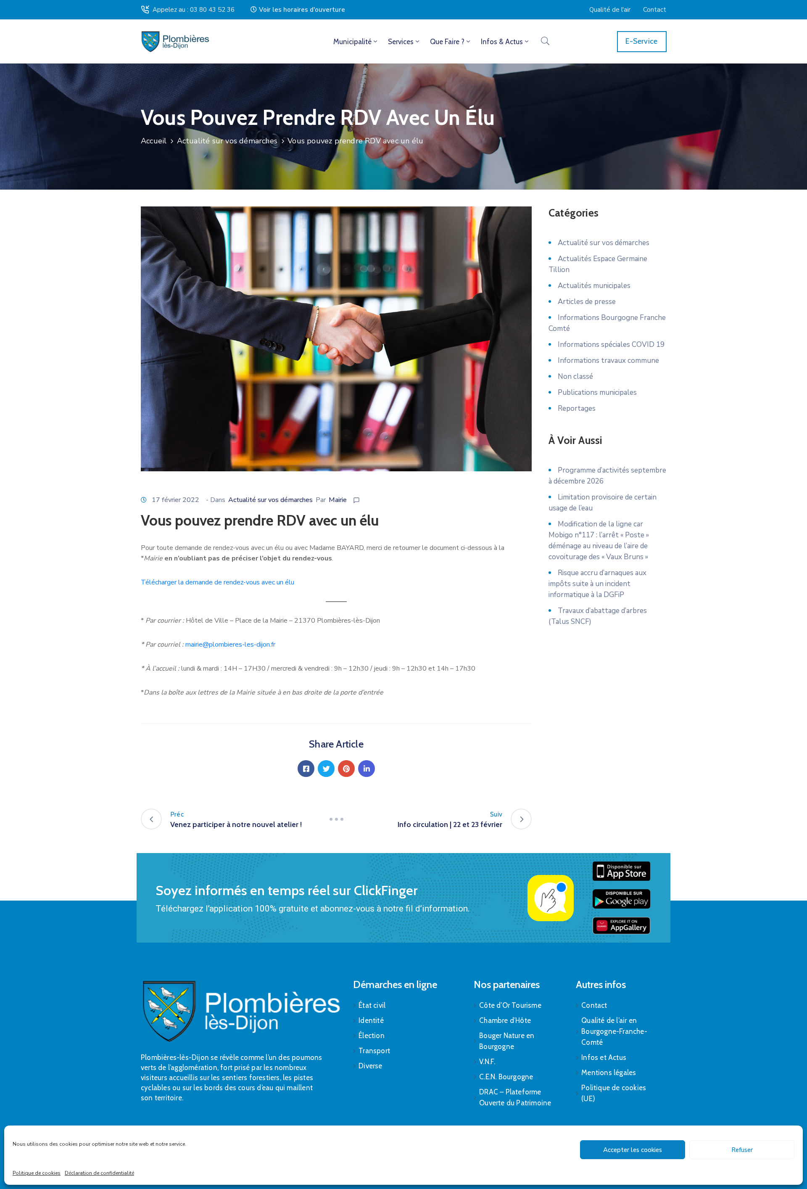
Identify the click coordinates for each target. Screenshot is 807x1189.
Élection (372, 1035)
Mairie (338, 500)
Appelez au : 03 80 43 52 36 (194, 9)
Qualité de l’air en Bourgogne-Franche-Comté (614, 1031)
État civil (372, 1005)
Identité (371, 1020)
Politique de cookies (37, 1173)
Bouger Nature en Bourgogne (506, 1041)
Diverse (370, 1066)
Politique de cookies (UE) (613, 1093)
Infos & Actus (502, 41)
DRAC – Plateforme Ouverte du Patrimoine (515, 1097)
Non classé (575, 376)
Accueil (153, 141)
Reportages (577, 408)
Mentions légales (608, 1072)
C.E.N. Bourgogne (506, 1077)
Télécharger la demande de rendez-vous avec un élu (217, 582)
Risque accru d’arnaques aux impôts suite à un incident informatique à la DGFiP (597, 584)
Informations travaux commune (608, 360)
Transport (374, 1050)
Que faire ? (447, 41)
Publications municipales (597, 392)
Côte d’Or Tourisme (510, 1005)
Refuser (742, 1150)
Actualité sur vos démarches (227, 141)
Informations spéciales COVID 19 (611, 344)
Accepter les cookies (632, 1150)
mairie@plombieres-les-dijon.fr (230, 644)
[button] (298, 10)
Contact (594, 1005)
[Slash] (336, 819)
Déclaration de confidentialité (99, 1173)
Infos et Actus (603, 1057)
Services (401, 41)
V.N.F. (487, 1061)
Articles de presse (587, 301)
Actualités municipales (594, 286)
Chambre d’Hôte (505, 1020)
